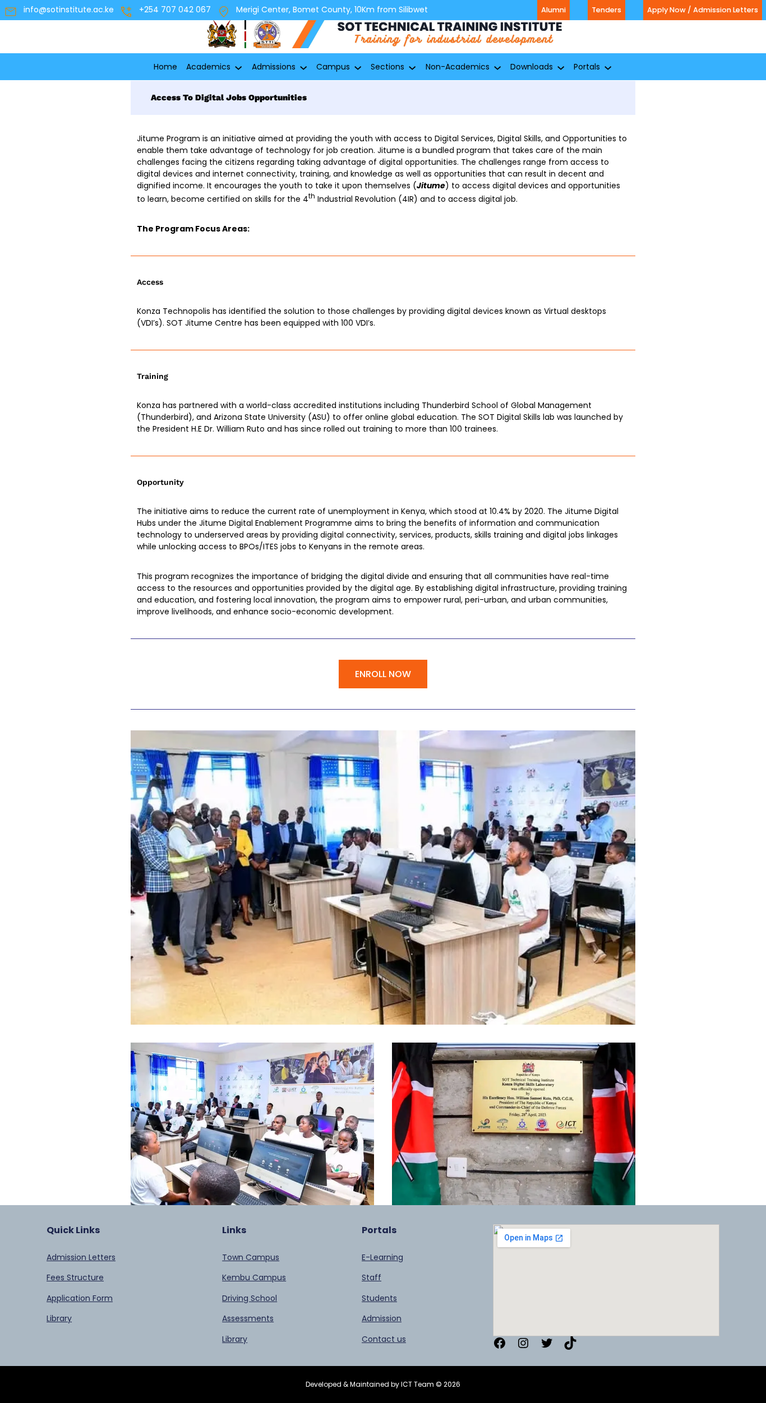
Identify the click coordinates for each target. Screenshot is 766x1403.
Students (379, 1298)
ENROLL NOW (383, 674)
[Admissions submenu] (303, 67)
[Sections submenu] (412, 67)
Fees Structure (75, 1277)
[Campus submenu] (358, 67)
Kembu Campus (254, 1277)
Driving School (249, 1298)
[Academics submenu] (238, 67)
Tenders (606, 10)
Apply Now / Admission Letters (702, 10)
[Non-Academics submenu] (497, 67)
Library (59, 1318)
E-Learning (382, 1257)
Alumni (553, 10)
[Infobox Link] (383, 37)
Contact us (384, 1339)
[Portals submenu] (608, 67)
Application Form (80, 1298)
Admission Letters (81, 1257)
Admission (382, 1318)
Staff (371, 1277)
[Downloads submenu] (561, 67)
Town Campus (250, 1257)
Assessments (248, 1318)
